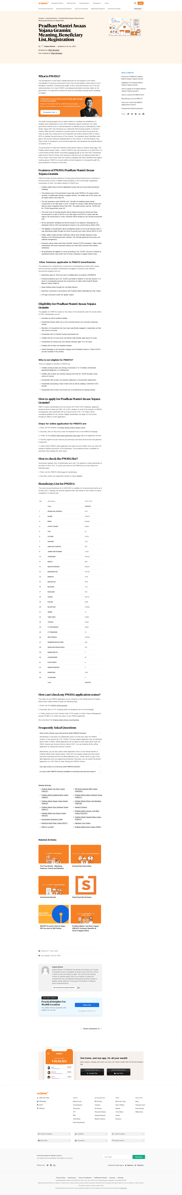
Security (112, 1177)
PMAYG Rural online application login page (65, 436)
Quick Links (139, 1098)
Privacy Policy (60, 1177)
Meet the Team (121, 1101)
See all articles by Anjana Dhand (64, 987)
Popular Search (119, 1140)
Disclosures (72, 1177)
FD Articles (98, 1108)
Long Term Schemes (81, 8)
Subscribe (138, 1157)
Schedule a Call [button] (49, 112)
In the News (119, 1112)
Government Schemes (45, 8)
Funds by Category (46, 1134)
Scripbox (41, 18)
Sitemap (120, 1177)
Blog (136, 1101)
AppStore (130, 1165)
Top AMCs (80, 1134)
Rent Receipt (139, 1108)
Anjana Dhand (49, 46)
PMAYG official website (59, 705)
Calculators (81, 1140)
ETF (74, 1112)
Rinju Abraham (53, 50)
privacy (83, 1011)
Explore (75, 1098)
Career (118, 1115)
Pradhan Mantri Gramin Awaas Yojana (71, 428)
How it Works (120, 1105)
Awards (118, 1108)
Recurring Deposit (79, 1122)
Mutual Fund (77, 1101)
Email (41, 1105)
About (117, 1098)
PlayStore (140, 1165)
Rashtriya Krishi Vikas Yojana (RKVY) (54, 823)
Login (140, 3)
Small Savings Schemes (64, 8)
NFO (74, 1115)
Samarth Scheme (81, 807)
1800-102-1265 (44, 1098)
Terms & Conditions (84, 1177)
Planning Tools (140, 1105)
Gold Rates (76, 1119)
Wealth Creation (100, 1119)
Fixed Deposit (77, 1105)
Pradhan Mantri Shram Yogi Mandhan (66, 720)
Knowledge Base (100, 1098)
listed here (123, 1188)
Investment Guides (114, 8)
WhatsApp (42, 1101)
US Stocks (76, 1108)
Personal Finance (100, 1112)
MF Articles (98, 1101)
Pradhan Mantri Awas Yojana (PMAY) (88, 827)
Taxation (97, 1105)
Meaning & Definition (98, 8)
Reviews (118, 1119)
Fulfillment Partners (100, 1177)
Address (42, 1108)
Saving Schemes (51, 18)
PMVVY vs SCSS (48, 827)
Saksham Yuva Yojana (82, 823)
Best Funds (43, 1140)
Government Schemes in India (52, 819)
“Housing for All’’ (73, 153)
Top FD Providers (119, 1134)
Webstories (139, 1112)
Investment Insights (50, 998)
